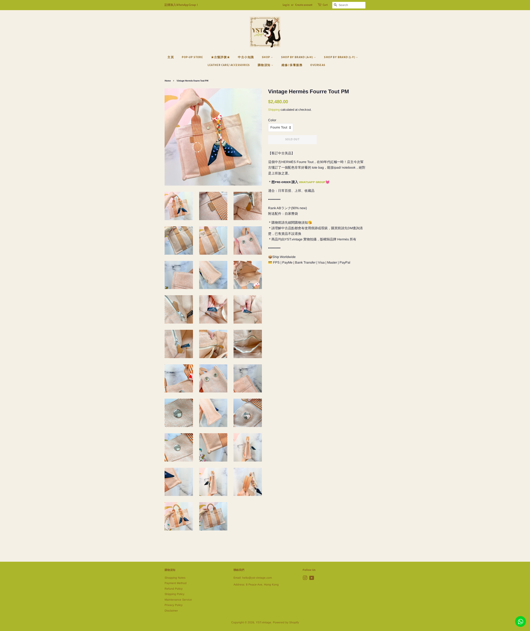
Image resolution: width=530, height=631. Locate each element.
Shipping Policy (174, 594)
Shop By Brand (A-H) (297, 57)
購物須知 (264, 65)
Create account (303, 5)
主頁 (170, 57)
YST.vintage (263, 622)
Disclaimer (171, 610)
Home (168, 80)
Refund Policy (174, 588)
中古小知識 (246, 57)
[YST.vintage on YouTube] (311, 578)
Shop (266, 57)
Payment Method (176, 583)
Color (272, 120)
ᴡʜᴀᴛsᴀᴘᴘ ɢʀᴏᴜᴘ (312, 182)
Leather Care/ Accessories (229, 65)
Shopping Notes (175, 577)
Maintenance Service (178, 599)
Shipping (274, 109)
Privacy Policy (174, 605)
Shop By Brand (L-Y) (340, 57)
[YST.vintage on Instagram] (305, 578)
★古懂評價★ (220, 57)
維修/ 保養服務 (292, 65)
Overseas (317, 65)
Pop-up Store (192, 57)
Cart (325, 5)
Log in (286, 5)
